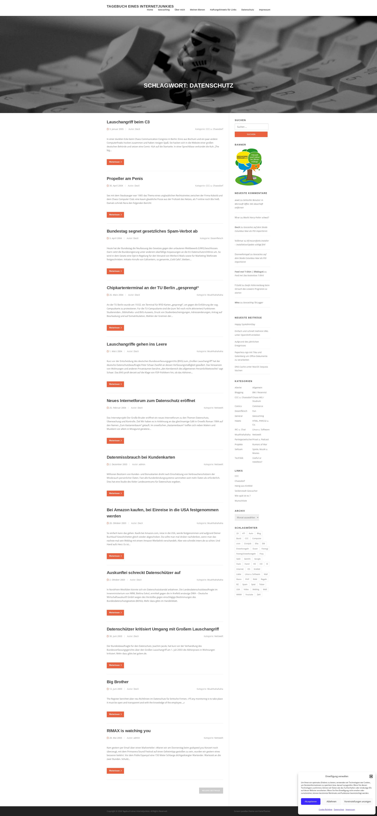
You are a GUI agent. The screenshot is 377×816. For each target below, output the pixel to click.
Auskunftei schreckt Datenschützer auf (143, 572)
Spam (244, 584)
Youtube (249, 594)
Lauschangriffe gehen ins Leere (137, 344)
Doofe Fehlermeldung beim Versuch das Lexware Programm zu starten (252, 289)
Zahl (259, 594)
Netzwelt (218, 407)
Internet (240, 569)
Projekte (239, 444)
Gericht (247, 559)
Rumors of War (259, 444)
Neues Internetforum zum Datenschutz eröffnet (151, 400)
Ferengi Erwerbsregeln (246, 553)
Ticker (261, 584)
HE (254, 564)
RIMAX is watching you (129, 730)
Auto (251, 533)
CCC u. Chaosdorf (214, 129)
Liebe (238, 574)
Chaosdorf (240, 481)
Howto (238, 420)
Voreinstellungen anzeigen (357, 801)
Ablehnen (331, 801)
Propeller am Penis (125, 178)
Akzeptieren (311, 801)
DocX (137, 129)
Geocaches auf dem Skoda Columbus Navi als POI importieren (250, 258)
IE (267, 564)
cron (238, 543)
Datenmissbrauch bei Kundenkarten (141, 457)
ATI (243, 533)
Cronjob (247, 543)
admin (142, 464)
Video (246, 589)
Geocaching (164, 9)
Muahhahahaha (215, 294)
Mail (266, 574)
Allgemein (257, 387)
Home (150, 9)
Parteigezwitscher (243, 439)
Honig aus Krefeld (243, 485)
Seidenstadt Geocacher (246, 490)
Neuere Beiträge (211, 790)
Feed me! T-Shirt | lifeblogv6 (249, 271)
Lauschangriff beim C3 (128, 122)
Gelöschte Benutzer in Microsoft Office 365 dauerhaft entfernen (249, 204)
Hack (238, 564)
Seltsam (239, 449)
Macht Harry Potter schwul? (256, 217)
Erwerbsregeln (242, 548)
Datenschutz (339, 809)
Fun (254, 411)
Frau (262, 553)
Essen (255, 548)
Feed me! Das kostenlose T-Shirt (249, 275)
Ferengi (265, 548)
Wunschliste (241, 500)
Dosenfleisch (217, 238)
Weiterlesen (114, 162)
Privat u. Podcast (260, 439)
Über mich (180, 9)
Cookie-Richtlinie (325, 809)
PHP (247, 579)
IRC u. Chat (240, 429)
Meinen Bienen (197, 9)
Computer (256, 538)
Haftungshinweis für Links (223, 9)
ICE (261, 564)
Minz (237, 302)
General (239, 416)
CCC (237, 476)
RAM (255, 579)
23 (237, 533)
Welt (265, 589)
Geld (238, 559)
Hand (247, 564)
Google (257, 559)
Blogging (239, 392)
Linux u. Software (260, 429)
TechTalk (239, 458)
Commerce (257, 406)
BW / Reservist (259, 392)
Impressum (350, 809)
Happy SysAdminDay (245, 324)
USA (238, 589)
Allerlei (238, 387)
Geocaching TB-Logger (253, 302)
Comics (238, 406)
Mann (239, 579)
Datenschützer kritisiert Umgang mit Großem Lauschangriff (163, 629)
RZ (237, 584)
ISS (248, 569)
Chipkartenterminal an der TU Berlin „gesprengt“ (153, 287)
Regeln (264, 579)
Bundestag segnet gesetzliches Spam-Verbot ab (152, 231)
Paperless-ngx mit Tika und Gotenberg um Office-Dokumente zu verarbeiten (251, 356)
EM (263, 543)
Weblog (256, 589)
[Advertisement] (188, 59)
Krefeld (257, 569)
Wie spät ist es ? (242, 495)
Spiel (253, 584)
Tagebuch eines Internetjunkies (140, 6)
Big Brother (117, 682)
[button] (371, 776)
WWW (239, 594)
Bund (238, 538)
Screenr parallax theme (244, 811)
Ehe (256, 543)
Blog (259, 533)
